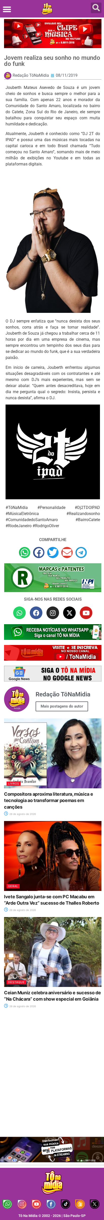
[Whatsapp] (19, 612)
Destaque (16, 982)
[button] (7, 9)
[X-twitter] (69, 612)
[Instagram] (52, 612)
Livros (13, 783)
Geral (13, 886)
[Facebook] (36, 612)
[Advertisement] (52, 1075)
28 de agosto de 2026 (22, 813)
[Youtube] (86, 612)
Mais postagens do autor (62, 706)
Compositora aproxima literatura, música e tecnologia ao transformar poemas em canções (48, 800)
